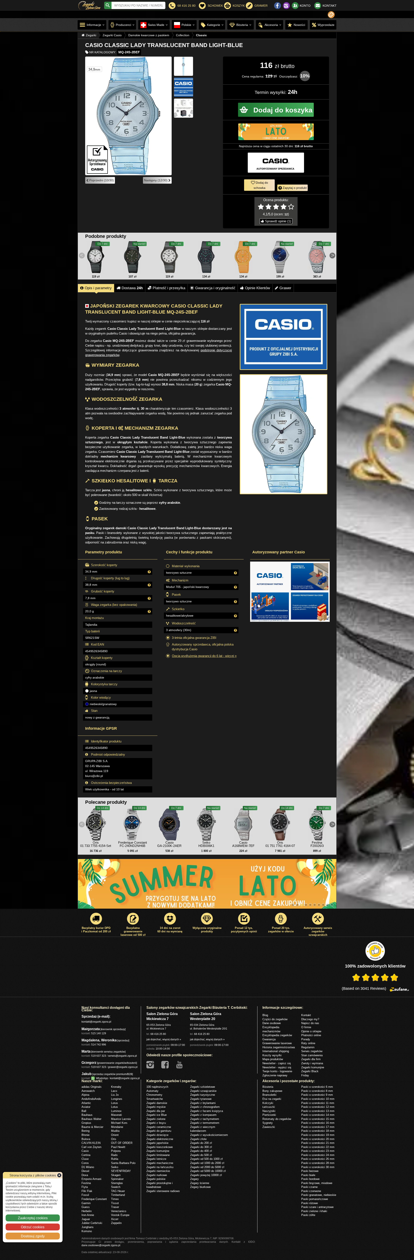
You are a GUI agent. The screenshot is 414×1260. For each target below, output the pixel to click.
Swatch (115, 1186)
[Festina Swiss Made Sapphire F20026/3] (317, 823)
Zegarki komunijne (312, 1067)
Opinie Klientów (257, 287)
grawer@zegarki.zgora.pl (123, 1066)
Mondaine (117, 1126)
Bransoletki (269, 1094)
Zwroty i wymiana (312, 1063)
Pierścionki (269, 1114)
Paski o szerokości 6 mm (317, 1086)
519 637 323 (98, 1055)
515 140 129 (98, 1033)
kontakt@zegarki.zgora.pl (96, 1021)
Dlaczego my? (310, 1019)
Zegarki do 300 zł (201, 1146)
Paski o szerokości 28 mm (317, 1162)
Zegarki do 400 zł (201, 1150)
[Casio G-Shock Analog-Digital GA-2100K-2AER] (169, 823)
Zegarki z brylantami (203, 1102)
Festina (86, 1183)
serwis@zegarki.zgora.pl (122, 1055)
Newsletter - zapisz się (276, 1063)
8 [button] (323, 904)
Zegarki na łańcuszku (159, 1167)
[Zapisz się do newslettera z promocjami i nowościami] (331, 14)
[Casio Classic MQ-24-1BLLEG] (132, 257)
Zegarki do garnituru (158, 1130)
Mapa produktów (272, 1059)
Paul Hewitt (118, 1146)
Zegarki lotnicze (156, 1158)
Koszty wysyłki (272, 1055)
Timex (115, 1199)
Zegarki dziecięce (157, 1134)
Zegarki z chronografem (205, 1106)
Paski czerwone (311, 1191)
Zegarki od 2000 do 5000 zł (207, 1167)
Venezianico (118, 1211)
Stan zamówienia (312, 1055)
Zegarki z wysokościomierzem (209, 1134)
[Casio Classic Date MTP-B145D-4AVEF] (317, 257)
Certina (86, 1154)
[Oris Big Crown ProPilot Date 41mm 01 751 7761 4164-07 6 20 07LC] (280, 823)
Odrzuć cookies (32, 1227)
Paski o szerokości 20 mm (317, 1139)
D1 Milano (88, 1167)
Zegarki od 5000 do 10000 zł (208, 1170)
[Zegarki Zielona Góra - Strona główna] (89, 5)
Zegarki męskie (156, 1106)
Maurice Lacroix (121, 1118)
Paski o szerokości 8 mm (317, 1090)
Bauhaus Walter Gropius (91, 1121)
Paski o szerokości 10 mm (317, 1098)
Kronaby (116, 1086)
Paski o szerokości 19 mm (317, 1134)
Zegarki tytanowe (201, 1098)
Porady (305, 1039)
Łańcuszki (268, 1106)
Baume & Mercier (92, 1126)
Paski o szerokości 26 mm (317, 1158)
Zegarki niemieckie (158, 1170)
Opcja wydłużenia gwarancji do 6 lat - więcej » (204, 656)
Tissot (115, 1203)
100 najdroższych (157, 1086)
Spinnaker (117, 1178)
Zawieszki (268, 1126)
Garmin (86, 1203)
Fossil (85, 1194)
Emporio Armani (91, 1178)
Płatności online (311, 1035)
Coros (85, 1162)
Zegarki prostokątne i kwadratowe (159, 1185)
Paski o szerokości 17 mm (317, 1126)
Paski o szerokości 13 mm (317, 1110)
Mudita (115, 1130)
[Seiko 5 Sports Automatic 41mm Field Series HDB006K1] (206, 823)
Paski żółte (308, 1214)
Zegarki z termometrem (204, 1122)
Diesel (85, 1170)
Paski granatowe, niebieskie (318, 1194)
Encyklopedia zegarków (277, 1035)
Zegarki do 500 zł (201, 1154)
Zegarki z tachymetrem (204, 1118)
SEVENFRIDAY (121, 1170)
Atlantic (86, 1102)
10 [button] (331, 904)
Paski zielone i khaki (314, 1211)
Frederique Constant (94, 1199)
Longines (116, 1098)
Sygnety (267, 1122)
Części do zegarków (274, 1019)
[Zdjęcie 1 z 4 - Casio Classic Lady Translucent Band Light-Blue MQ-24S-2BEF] (128, 116)
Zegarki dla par (155, 1110)
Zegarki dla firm (311, 1059)
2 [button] (297, 904)
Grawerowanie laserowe (277, 1043)
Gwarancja (269, 1039)
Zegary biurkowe (200, 1186)
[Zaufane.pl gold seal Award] (375, 951)
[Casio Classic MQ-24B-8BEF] (206, 257)
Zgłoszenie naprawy (274, 1075)
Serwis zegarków (311, 1051)
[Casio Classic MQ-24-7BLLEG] (95, 257)
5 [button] (310, 904)
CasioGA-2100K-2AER (169, 844)
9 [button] (327, 904)
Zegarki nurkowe (156, 1175)
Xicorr (114, 1219)
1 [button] (293, 904)
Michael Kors (119, 1122)
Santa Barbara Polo (123, 1162)
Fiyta (85, 1186)
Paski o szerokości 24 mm (317, 1154)
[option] (207, 886)
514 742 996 (98, 1044)
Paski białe (308, 1175)
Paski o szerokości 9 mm (317, 1094)
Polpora (116, 1150)
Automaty (152, 1090)
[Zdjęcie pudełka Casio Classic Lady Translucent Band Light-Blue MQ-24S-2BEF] (183, 108)
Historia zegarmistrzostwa (278, 1047)
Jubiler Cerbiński (92, 1222)
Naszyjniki (268, 1110)
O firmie (306, 1027)
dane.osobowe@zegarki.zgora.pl (101, 1245)
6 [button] (314, 904)
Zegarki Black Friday (309, 1073)
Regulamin (307, 1047)
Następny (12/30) (156, 180)
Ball (84, 1110)
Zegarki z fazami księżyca (206, 1110)
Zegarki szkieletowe (202, 1086)
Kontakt (306, 1015)
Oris (113, 1139)
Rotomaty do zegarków (276, 1118)
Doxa (85, 1175)
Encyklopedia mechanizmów (271, 1029)
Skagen (116, 1175)
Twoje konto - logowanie (277, 1071)
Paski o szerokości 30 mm (317, 1167)
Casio (85, 1150)
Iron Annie (88, 1214)
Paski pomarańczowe (314, 1199)
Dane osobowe (271, 1023)
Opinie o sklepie (311, 1031)
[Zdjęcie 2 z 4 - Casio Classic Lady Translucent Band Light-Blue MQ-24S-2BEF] (183, 66)
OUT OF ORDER (121, 1142)
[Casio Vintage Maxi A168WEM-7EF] (243, 823)
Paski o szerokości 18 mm (317, 1130)
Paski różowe (309, 1203)
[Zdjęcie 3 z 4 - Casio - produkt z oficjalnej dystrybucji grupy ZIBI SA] (183, 87)
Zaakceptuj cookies (33, 1218)
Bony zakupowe (272, 1090)
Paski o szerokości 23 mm (317, 1150)
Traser (115, 1206)
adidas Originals (92, 1086)
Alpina (85, 1094)
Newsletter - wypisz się (276, 1067)
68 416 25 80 (158, 1033)
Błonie (85, 1134)
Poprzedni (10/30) (101, 180)
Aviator (86, 1106)
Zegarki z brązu (156, 1122)
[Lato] (207, 886)
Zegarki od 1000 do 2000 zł (207, 1162)
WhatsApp (101, 1078)
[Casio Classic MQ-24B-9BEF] (243, 257)
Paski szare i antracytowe (317, 1206)
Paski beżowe (309, 1170)
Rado (114, 1154)
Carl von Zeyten (91, 1146)
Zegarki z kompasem (203, 1114)
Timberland (118, 1194)
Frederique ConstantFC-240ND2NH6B (132, 844)
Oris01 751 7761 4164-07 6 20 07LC (280, 845)
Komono (87, 1231)
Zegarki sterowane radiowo (163, 1191)
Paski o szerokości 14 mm (317, 1114)
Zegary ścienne (199, 1183)
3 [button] (301, 904)
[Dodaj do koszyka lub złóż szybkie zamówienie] (276, 110)
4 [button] (305, 904)
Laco (114, 1090)
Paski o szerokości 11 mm (317, 1102)
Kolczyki (267, 1102)
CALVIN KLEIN (91, 1142)
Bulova (86, 1139)
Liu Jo (115, 1094)
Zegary (194, 1178)
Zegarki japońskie (157, 1142)
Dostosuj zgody (33, 1236)
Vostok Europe (120, 1214)
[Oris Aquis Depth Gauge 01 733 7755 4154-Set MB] (95, 823)
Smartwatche (154, 1098)
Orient (115, 1134)
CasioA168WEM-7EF (243, 844)
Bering (85, 1130)
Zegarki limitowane (158, 1154)
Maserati (116, 1114)
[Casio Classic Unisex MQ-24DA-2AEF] (280, 257)
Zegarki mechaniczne (159, 1162)
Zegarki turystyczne (202, 1094)
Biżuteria (267, 1086)
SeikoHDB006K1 (206, 844)
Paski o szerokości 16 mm (317, 1122)
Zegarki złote (198, 1139)
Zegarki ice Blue (156, 1114)
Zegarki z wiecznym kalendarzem (202, 1129)
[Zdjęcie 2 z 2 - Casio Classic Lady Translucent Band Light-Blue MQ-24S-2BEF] (283, 434)
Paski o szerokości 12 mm (317, 1106)
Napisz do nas (310, 1023)
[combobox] (138, 5)
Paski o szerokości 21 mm (317, 1142)
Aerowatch (88, 1090)
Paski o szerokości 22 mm (317, 1146)
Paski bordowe (310, 1178)
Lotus (114, 1106)
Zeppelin (116, 1222)
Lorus (114, 1102)
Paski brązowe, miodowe (316, 1183)
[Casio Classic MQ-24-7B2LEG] (169, 257)
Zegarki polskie (155, 1178)
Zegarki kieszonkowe (159, 1146)
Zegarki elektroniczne (159, 1139)
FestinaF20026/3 (317, 844)
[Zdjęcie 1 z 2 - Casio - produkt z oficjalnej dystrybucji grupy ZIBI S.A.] (283, 337)
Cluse (85, 1158)
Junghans (88, 1227)
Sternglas (117, 1183)
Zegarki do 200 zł (201, 1142)
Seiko (114, 1167)
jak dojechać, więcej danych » (163, 1039)
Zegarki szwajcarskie (203, 1090)
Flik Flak (87, 1191)
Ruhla (114, 1158)
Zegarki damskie (156, 1102)
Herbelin (87, 1211)
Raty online (308, 1043)
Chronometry (154, 1094)
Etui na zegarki (271, 1098)
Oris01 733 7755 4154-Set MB (95, 845)
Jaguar (86, 1219)
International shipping (275, 1051)
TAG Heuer (118, 1191)
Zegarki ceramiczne (158, 1126)
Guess (86, 1206)
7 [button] (318, 904)
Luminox (116, 1110)
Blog (265, 1015)
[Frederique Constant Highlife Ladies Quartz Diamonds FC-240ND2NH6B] (132, 823)
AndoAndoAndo (91, 1098)
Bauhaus (87, 1114)
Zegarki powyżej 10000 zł (206, 1175)
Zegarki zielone (155, 1118)
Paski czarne (309, 1186)
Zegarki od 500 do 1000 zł (206, 1158)
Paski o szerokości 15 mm (317, 1118)
